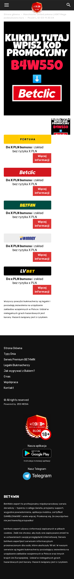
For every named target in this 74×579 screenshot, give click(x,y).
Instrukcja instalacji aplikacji (37, 461)
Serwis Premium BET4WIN (19, 359)
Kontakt (9, 388)
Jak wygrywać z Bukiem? (19, 371)
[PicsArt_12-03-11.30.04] (37, 114)
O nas (7, 376)
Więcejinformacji (42, 158)
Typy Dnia (10, 354)
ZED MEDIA (22, 404)
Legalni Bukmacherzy (17, 365)
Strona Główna (13, 348)
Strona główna (12, 14)
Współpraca (11, 382)
